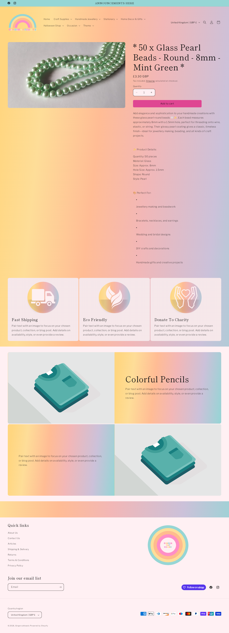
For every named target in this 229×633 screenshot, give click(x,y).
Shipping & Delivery (18, 549)
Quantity (137, 86)
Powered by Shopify (39, 626)
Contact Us (14, 538)
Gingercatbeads (22, 626)
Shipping (150, 81)
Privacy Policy (15, 565)
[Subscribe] (60, 587)
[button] (62, 19)
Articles (12, 543)
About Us (13, 532)
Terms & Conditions (18, 560)
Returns (12, 554)
